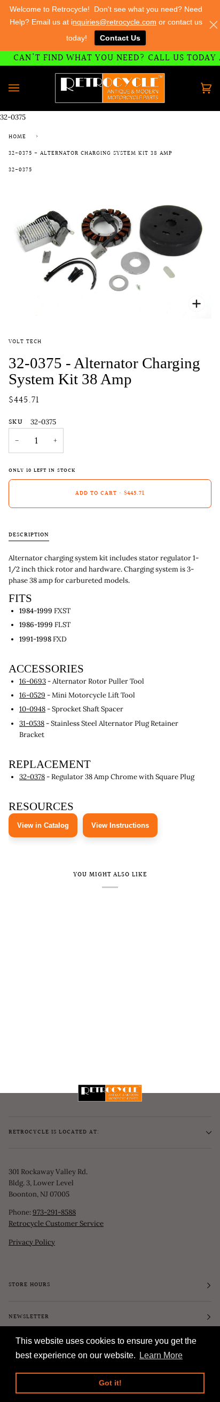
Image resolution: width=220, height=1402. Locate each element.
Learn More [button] (161, 1355)
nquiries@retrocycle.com (114, 22)
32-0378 (32, 776)
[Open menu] (25, 88)
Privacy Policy (32, 1242)
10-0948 (32, 709)
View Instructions (120, 825)
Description (29, 535)
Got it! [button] (110, 1383)
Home (17, 137)
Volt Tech (25, 342)
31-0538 (31, 723)
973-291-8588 (54, 1212)
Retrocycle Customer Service (56, 1223)
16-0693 (32, 681)
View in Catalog (43, 825)
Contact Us (120, 38)
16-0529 (32, 695)
